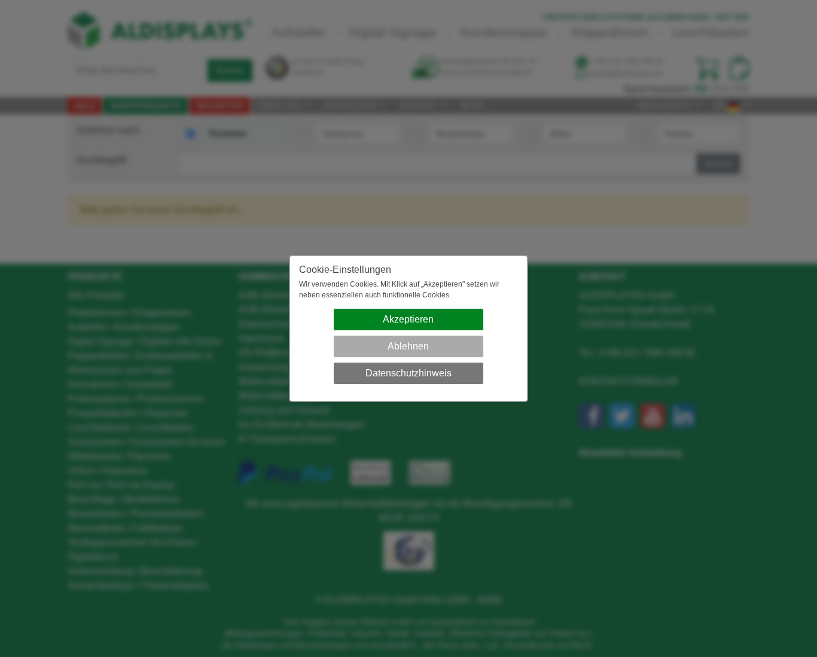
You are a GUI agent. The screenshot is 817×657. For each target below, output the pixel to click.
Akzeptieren (408, 319)
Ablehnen (408, 346)
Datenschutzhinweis (408, 373)
